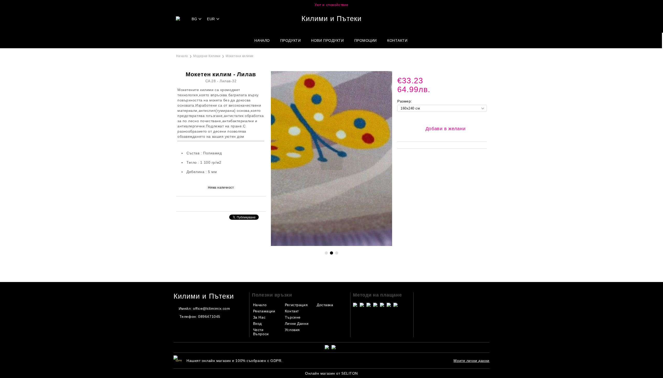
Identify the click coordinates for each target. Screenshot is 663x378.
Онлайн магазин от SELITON (331, 373)
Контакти (397, 40)
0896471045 (209, 316)
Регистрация (296, 305)
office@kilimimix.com (211, 308)
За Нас (259, 317)
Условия (292, 330)
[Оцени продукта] (226, 204)
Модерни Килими (206, 56)
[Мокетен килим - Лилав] (331, 245)
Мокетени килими (239, 56)
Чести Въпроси (261, 332)
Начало (262, 40)
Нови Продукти (327, 40)
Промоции (365, 40)
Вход (257, 323)
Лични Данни (296, 323)
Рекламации (264, 311)
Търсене (293, 317)
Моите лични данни (471, 361)
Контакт (292, 311)
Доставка (325, 305)
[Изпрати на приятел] (214, 204)
